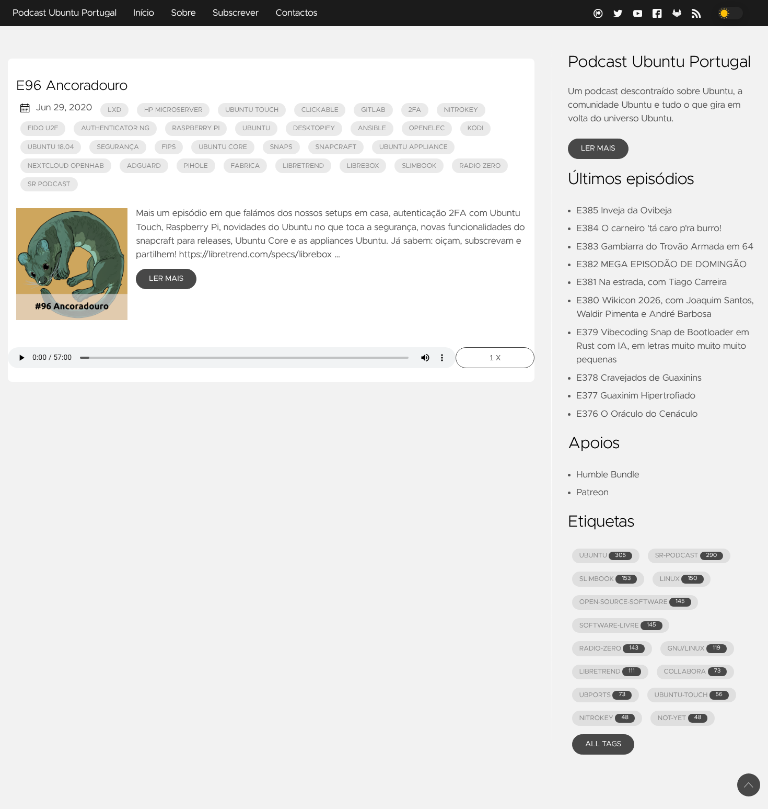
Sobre (183, 13)
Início (143, 13)
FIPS (169, 147)
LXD (114, 110)
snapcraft (335, 147)
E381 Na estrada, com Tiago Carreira (651, 282)
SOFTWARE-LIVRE (617, 625)
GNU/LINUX (694, 648)
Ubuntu (256, 128)
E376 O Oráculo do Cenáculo (636, 414)
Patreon (592, 492)
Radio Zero (480, 166)
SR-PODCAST (686, 555)
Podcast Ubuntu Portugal (65, 13)
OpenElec (427, 128)
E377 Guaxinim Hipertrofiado (635, 396)
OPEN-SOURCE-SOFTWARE (632, 602)
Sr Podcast (49, 184)
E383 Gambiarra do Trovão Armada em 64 (664, 247)
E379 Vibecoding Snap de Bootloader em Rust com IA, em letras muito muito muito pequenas (662, 346)
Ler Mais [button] (598, 148)
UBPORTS (602, 695)
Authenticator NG (115, 128)
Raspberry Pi (195, 128)
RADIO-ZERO (608, 648)
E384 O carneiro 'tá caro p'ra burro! (649, 228)
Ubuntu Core (223, 147)
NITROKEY (604, 718)
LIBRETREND (607, 671)
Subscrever (236, 13)
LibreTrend (303, 166)
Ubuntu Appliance (413, 147)
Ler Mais (166, 278)
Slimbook (419, 166)
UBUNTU (602, 555)
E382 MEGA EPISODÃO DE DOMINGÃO (661, 264)
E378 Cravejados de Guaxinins (639, 378)
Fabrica (245, 166)
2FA (414, 110)
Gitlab (373, 110)
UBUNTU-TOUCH (689, 695)
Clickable (320, 110)
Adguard (144, 166)
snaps (281, 147)
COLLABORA (692, 671)
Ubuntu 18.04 (51, 147)
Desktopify (314, 128)
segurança (118, 147)
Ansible (372, 128)
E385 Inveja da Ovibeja (624, 210)
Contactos (296, 13)
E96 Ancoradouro (71, 86)
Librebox (363, 166)
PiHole (195, 166)
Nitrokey (461, 110)
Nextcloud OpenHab (66, 166)
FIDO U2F (43, 128)
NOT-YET (680, 718)
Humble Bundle (607, 475)
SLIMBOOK (605, 579)
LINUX (678, 579)
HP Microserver (173, 110)
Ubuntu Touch (251, 110)
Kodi (476, 128)
